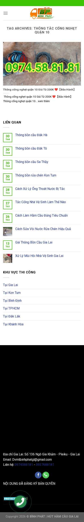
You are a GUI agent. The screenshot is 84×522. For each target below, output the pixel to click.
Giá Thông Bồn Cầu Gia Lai (33, 242)
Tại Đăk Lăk (11, 316)
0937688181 (45, 465)
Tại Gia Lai (10, 285)
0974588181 (24, 465)
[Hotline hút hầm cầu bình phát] (20, 502)
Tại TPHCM (11, 308)
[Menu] (5, 13)
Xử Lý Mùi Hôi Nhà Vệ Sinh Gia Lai (39, 256)
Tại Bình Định (12, 301)
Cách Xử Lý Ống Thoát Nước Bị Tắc (40, 189)
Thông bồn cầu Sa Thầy (31, 162)
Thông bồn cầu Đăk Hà (31, 135)
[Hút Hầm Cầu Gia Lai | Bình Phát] (42, 13)
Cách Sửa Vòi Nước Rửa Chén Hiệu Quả (43, 229)
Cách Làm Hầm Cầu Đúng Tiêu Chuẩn (41, 215)
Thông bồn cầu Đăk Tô (31, 148)
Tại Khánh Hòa (13, 324)
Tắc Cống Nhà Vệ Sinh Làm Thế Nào (40, 202)
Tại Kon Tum (12, 293)
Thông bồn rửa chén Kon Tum (35, 175)
